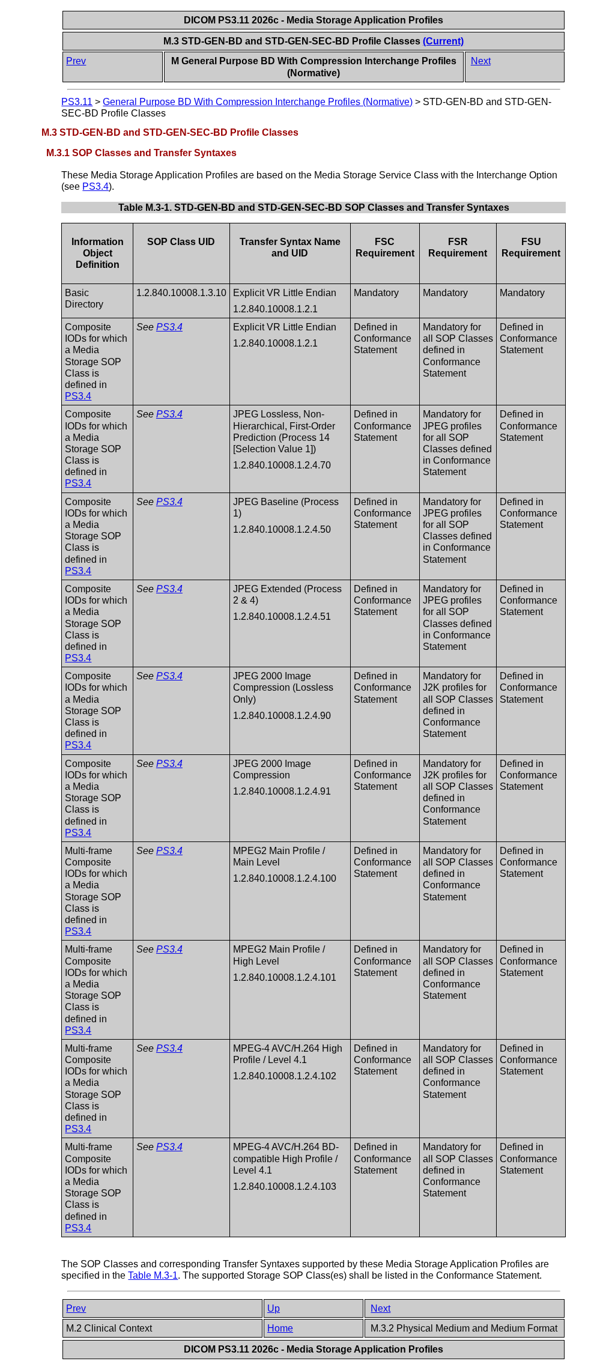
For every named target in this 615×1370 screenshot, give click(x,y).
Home (280, 1328)
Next (481, 61)
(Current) (443, 41)
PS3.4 (95, 186)
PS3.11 (76, 102)
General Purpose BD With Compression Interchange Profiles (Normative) (258, 102)
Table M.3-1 (153, 1275)
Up (273, 1308)
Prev (76, 61)
